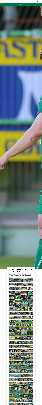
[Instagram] (33, 1)
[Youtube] (37, 1)
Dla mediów (30, 4)
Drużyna (13, 4)
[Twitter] (36, 1)
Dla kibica (34, 4)
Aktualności (5, 4)
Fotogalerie (25, 4)
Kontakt (37, 4)
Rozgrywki (17, 4)
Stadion (11, 4)
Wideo (27, 4)
